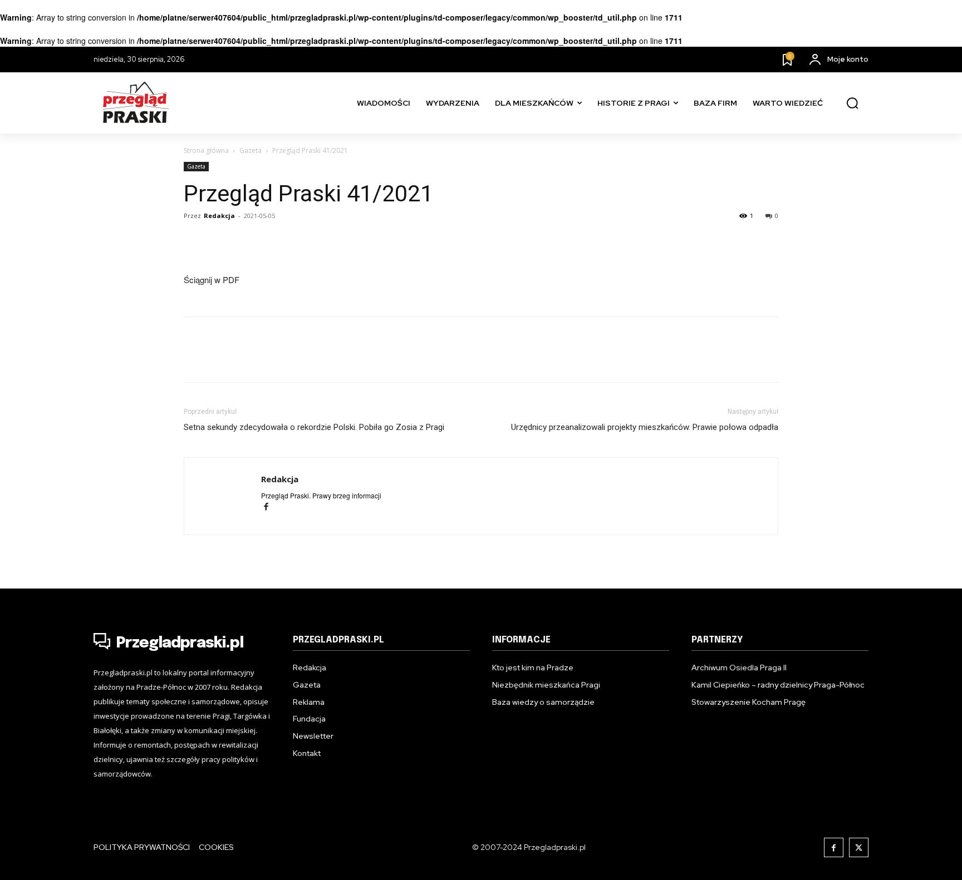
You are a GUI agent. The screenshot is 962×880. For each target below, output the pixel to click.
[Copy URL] (323, 241)
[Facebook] (195, 241)
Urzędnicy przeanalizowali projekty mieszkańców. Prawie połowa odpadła (644, 427)
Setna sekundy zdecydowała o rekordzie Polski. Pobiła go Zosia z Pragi (314, 427)
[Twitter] (220, 241)
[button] (852, 103)
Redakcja (219, 215)
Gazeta (250, 150)
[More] (349, 241)
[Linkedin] (246, 241)
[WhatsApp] (297, 241)
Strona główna (206, 150)
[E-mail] (272, 241)
